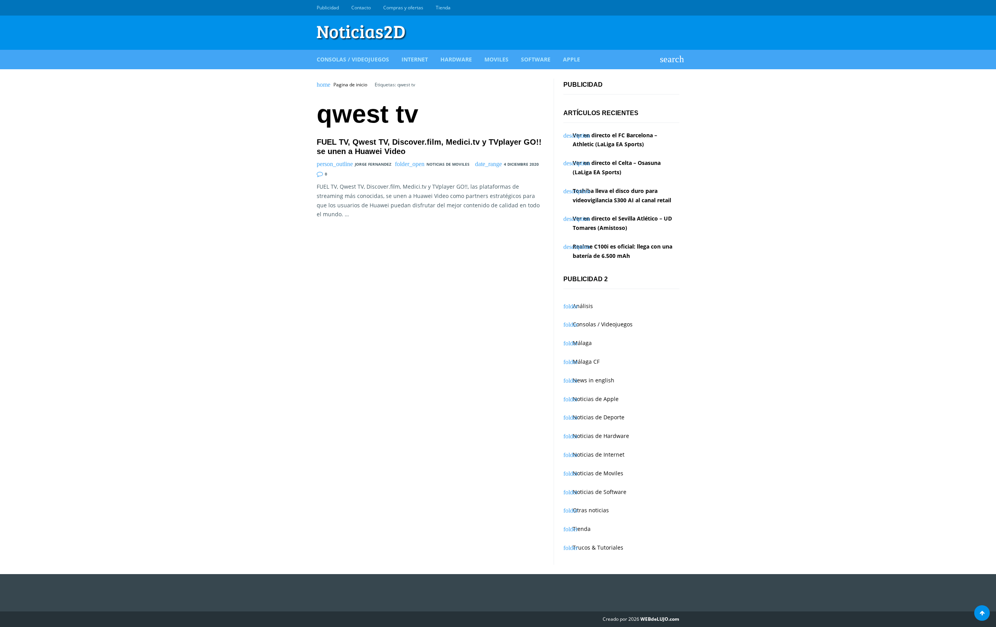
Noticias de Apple (596, 399)
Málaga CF (586, 361)
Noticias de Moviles (448, 164)
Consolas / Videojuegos (353, 59)
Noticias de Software (599, 492)
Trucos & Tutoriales (598, 547)
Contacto (361, 7)
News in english (593, 380)
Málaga (582, 343)
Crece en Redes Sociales (675, 7)
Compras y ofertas (403, 7)
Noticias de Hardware (601, 436)
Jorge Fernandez (373, 164)
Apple (571, 59)
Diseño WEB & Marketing (666, 7)
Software (536, 59)
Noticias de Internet (598, 454)
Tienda (443, 7)
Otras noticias (591, 510)
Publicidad (328, 7)
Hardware (456, 59)
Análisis (583, 306)
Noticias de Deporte (598, 417)
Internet (415, 59)
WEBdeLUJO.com (659, 619)
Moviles (496, 59)
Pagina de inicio (350, 85)
